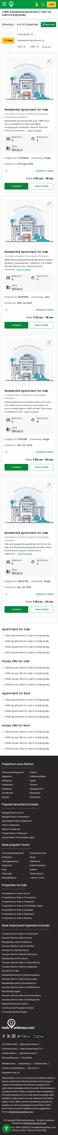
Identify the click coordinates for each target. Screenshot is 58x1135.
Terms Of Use (33, 1130)
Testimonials (41, 1063)
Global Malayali (10, 1057)
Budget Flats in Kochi (12, 812)
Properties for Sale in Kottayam (18, 901)
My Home (33, 1068)
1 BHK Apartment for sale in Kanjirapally (27, 641)
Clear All (46, 46)
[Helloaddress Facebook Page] (3, 1036)
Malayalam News (29, 1044)
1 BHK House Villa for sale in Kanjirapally (27, 673)
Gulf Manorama (27, 1053)
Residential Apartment (29, 40)
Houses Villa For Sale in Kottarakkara (21, 987)
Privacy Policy (19, 1130)
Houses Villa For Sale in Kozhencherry (21, 995)
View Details (41, 186)
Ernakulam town (38, 853)
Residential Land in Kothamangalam (21, 974)
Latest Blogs (24, 1063)
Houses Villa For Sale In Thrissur (18, 946)
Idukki (33, 780)
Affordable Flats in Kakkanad (17, 820)
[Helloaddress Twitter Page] (8, 1036)
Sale (20, 46)
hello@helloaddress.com (20, 1111)
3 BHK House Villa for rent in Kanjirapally (27, 743)
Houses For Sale (10, 970)
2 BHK (33, 46)
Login (51, 4)
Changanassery (10, 861)
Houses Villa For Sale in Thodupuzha (20, 999)
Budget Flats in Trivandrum (15, 816)
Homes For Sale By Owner (15, 950)
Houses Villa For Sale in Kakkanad (19, 954)
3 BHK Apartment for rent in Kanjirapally (27, 711)
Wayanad (35, 792)
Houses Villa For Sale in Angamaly (19, 966)
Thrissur (34, 784)
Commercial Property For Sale (18, 1007)
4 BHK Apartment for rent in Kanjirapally (27, 716)
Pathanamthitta (38, 776)
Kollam (33, 772)
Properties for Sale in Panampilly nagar (22, 905)
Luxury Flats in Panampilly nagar (18, 837)
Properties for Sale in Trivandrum (19, 897)
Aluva (33, 857)
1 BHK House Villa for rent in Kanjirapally (26, 737)
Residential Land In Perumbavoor (19, 983)
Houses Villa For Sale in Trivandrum (20, 933)
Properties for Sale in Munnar (17, 918)
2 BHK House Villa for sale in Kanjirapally (27, 667)
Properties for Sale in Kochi (16, 893)
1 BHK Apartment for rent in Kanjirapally (26, 705)
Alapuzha (7, 776)
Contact (16, 186)
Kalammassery (38, 865)
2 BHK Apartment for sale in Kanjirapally (27, 635)
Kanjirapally (24, 34)
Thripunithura (37, 873)
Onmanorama (10, 1048)
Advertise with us (10, 1072)
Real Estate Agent (11, 991)
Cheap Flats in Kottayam (14, 833)
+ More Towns (37, 877)
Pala (4, 869)
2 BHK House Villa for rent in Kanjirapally (27, 731)
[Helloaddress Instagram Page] (13, 1036)
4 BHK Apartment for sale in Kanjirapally (27, 652)
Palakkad (7, 788)
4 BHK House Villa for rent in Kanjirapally (27, 748)
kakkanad (35, 861)
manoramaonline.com (34, 1123)
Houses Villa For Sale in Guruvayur (19, 979)
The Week (26, 1057)
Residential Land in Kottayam (17, 942)
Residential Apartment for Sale (26, 110)
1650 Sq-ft (17, 431)
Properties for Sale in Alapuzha (18, 913)
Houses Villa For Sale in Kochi (17, 937)
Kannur (5, 797)
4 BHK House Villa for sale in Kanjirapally (27, 684)
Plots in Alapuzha (11, 825)
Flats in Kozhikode (11, 829)
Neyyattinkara (9, 877)
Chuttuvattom (9, 1053)
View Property (34, 130)
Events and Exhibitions (13, 1068)
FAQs (44, 1130)
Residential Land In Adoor (15, 1003)
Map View (49, 24)
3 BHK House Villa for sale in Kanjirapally (27, 679)
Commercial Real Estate (14, 1011)
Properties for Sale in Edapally (17, 909)
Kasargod (35, 797)
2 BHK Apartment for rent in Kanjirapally (27, 699)
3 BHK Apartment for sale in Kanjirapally (27, 646)
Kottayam (7, 780)
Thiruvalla (7, 873)
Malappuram (37, 788)
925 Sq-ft (17, 288)
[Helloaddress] (11, 4)
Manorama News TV (31, 1048)
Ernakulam (7, 784)
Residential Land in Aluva (15, 958)
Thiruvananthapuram (13, 772)
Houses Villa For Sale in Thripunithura (21, 962)
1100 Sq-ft (17, 149)
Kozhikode (7, 792)
